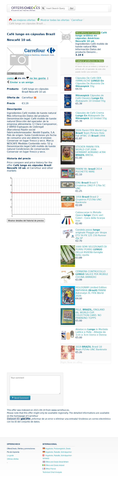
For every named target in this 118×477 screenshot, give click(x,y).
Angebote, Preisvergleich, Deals (58, 448)
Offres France (50, 468)
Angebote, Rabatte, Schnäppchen (58, 452)
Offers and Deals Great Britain (57, 461)
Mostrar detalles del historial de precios (26, 220)
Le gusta (10, 455)
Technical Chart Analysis (52, 472)
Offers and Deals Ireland (54, 465)
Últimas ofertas (13, 459)
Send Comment (21, 397)
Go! (71, 8)
